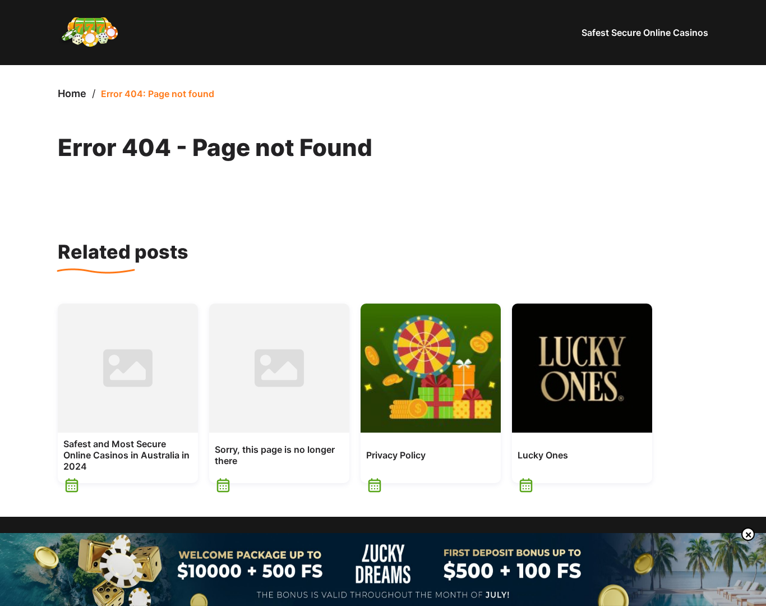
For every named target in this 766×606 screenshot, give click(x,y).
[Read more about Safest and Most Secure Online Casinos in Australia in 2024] (128, 368)
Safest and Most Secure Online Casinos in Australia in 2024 (126, 455)
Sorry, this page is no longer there (275, 455)
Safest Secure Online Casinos (645, 32)
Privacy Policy (396, 455)
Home (72, 93)
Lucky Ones (543, 455)
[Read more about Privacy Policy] (431, 368)
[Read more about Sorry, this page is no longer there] (279, 368)
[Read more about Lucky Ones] (582, 368)
